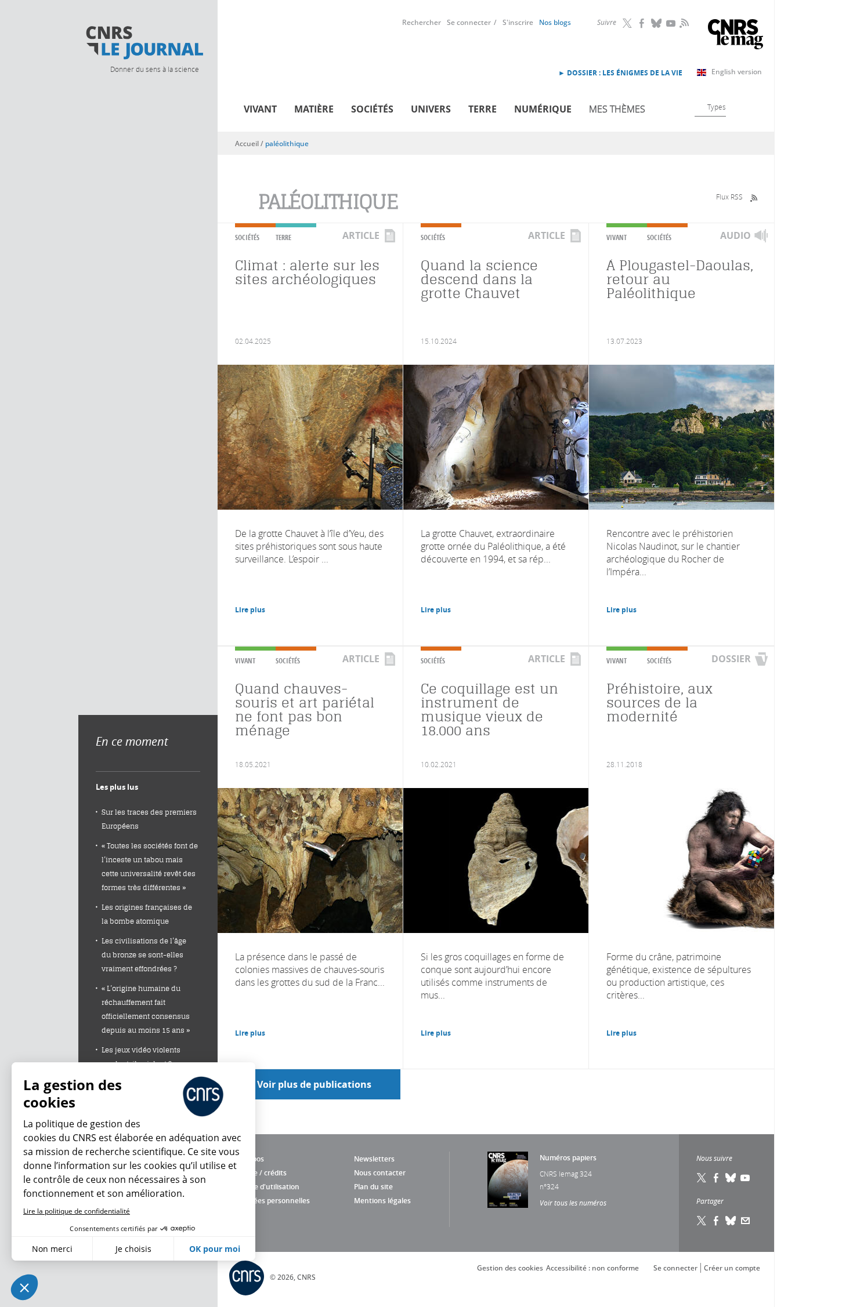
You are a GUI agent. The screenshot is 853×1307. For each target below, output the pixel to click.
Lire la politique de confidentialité (76, 1211)
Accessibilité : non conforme (592, 1268)
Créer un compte (732, 1268)
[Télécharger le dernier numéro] (507, 1180)
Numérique (543, 109)
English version (736, 72)
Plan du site (373, 1187)
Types (716, 106)
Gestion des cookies (510, 1268)
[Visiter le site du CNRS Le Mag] (735, 35)
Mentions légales (382, 1201)
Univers (431, 109)
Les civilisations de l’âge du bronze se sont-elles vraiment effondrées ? (144, 954)
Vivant (260, 109)
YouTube (671, 23)
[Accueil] (144, 43)
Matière (314, 109)
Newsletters (374, 1159)
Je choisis (133, 1248)
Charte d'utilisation (267, 1187)
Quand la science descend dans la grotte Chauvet (479, 279)
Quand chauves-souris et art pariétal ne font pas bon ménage (304, 709)
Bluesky (657, 23)
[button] (24, 1287)
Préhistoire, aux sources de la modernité (659, 702)
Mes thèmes (617, 109)
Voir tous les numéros (573, 1202)
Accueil (247, 143)
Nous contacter (380, 1173)
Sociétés (372, 109)
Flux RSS (729, 196)
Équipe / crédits (261, 1173)
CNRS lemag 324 (566, 1173)
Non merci (52, 1248)
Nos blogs (555, 22)
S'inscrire (518, 22)
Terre (482, 109)
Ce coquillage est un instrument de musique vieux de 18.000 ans (489, 709)
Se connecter (469, 22)
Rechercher (421, 22)
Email (745, 1220)
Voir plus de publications (314, 1084)
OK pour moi (214, 1248)
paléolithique (287, 143)
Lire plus (250, 610)
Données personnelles (272, 1201)
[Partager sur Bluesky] (731, 1220)
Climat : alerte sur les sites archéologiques (307, 272)
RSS (683, 23)
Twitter (628, 23)
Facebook (642, 23)
